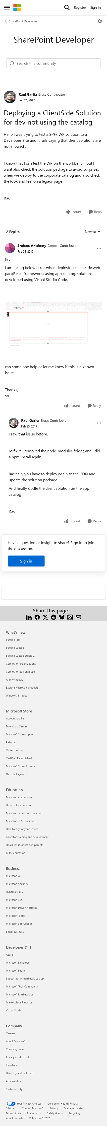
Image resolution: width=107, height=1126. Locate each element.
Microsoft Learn (15, 970)
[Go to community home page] (17, 7)
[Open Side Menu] (6, 7)
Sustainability (14, 1089)
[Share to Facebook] (37, 616)
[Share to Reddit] (53, 616)
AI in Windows (14, 679)
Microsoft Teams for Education (24, 813)
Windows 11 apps (16, 695)
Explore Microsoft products (22, 687)
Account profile (15, 718)
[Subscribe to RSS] (70, 616)
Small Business (15, 931)
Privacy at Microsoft (18, 1057)
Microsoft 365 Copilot (19, 923)
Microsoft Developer (18, 962)
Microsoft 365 (14, 900)
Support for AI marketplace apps (25, 978)
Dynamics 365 (14, 892)
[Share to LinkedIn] (29, 616)
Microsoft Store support (20, 734)
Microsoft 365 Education (20, 821)
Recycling (74, 1113)
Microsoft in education (19, 797)
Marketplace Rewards (19, 1002)
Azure (9, 954)
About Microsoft (15, 1041)
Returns (10, 742)
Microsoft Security (17, 884)
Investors (11, 1065)
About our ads (14, 1118)
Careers (10, 1033)
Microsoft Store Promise (20, 766)
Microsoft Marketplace (19, 994)
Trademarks (34, 1113)
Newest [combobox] (93, 231)
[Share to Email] (78, 616)
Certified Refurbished (19, 758)
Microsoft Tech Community (22, 986)
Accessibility (13, 1081)
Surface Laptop (15, 647)
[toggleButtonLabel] (99, 21)
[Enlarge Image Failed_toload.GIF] (53, 326)
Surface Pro (13, 639)
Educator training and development (27, 837)
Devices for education (19, 805)
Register (80, 7)
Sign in (26, 560)
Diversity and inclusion (19, 1073)
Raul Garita (28, 94)
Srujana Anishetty (31, 245)
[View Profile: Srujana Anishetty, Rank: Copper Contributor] (10, 248)
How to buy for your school (22, 829)
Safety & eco (54, 1113)
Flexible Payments (17, 774)
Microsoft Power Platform (21, 908)
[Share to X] (45, 616)
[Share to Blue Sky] (61, 616)
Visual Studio (14, 1010)
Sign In (95, 7)
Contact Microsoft (33, 1108)
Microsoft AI (13, 876)
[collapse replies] (53, 241)
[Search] (67, 7)
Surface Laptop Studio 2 (20, 655)
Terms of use (13, 1113)
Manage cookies (74, 1108)
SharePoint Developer (23, 21)
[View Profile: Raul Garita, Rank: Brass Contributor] (10, 97)
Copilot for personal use (20, 671)
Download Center (16, 726)
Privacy (54, 1108)
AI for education (15, 853)
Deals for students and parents (24, 845)
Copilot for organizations (21, 663)
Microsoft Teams (16, 915)
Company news (15, 1049)
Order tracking (14, 750)
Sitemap (11, 1108)
